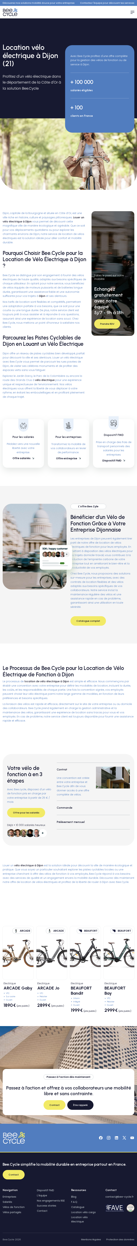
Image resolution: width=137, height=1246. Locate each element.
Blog (73, 1197)
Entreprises (9, 1197)
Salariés (7, 1202)
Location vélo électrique (79, 1219)
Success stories (46, 1205)
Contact (42, 1211)
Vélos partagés (12, 1212)
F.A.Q (74, 1202)
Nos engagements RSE (51, 1200)
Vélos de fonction (14, 1207)
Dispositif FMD (45, 1190)
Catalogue (77, 1207)
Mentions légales (91, 1239)
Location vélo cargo (83, 1212)
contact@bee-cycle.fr (119, 1197)
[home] (11, 12)
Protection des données (120, 1239)
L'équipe (42, 1195)
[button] (130, 12)
